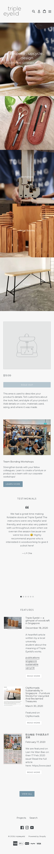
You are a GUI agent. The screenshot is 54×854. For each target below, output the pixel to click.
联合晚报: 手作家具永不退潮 (37, 736)
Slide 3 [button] (26, 596)
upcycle (30, 667)
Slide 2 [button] (23, 596)
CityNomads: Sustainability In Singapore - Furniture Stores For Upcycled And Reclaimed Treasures (38, 694)
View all (27, 794)
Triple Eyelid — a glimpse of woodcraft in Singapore (38, 620)
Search (34, 817)
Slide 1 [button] (21, 596)
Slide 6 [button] (33, 596)
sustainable (32, 664)
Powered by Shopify (37, 836)
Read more (33, 676)
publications (32, 657)
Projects (21, 817)
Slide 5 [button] (30, 596)
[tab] (21, 596)
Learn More (13, 484)
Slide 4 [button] (28, 596)
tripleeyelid (20, 836)
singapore (31, 661)
